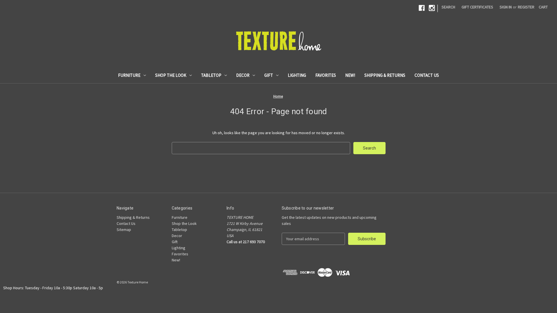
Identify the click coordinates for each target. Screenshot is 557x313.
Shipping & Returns (384, 75)
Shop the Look (170, 75)
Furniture (129, 75)
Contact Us (427, 75)
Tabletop (211, 75)
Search (448, 7)
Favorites (325, 75)
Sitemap (124, 229)
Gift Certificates (477, 7)
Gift (268, 75)
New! (350, 75)
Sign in (506, 7)
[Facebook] (422, 8)
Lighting (297, 75)
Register (526, 7)
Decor (242, 75)
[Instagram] (432, 8)
